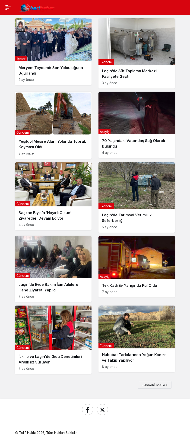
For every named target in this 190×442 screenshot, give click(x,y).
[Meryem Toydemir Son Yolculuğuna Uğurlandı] (53, 51)
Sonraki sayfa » (155, 385)
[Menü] (8, 7)
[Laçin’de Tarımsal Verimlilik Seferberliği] (136, 197)
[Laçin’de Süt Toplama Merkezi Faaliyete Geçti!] (136, 53)
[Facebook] (87, 409)
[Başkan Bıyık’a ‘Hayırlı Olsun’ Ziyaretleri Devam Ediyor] (53, 196)
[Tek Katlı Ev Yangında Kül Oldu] (136, 266)
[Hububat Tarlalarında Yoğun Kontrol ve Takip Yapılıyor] (136, 339)
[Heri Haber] (37, 7)
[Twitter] (102, 409)
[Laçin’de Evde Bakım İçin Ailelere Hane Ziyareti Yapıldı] (53, 269)
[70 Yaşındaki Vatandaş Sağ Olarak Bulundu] (136, 125)
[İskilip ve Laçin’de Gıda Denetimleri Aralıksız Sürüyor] (53, 340)
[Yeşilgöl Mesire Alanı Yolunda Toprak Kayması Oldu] (53, 125)
